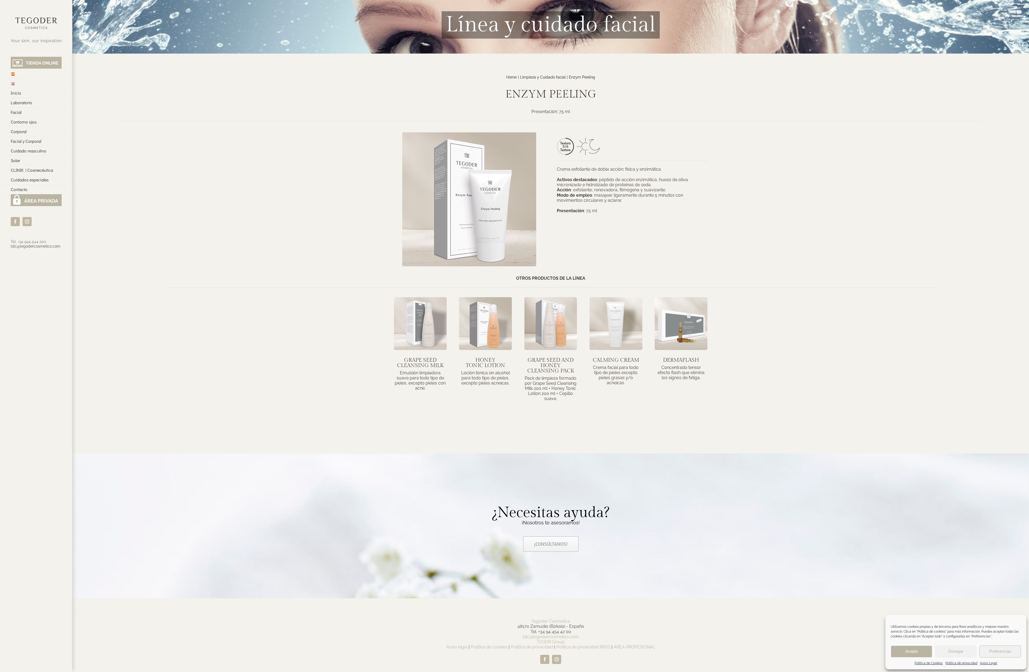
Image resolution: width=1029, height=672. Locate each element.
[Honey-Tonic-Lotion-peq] (485, 299)
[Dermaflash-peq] (681, 299)
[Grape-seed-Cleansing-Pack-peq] (550, 299)
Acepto (911, 651)
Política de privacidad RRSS (583, 646)
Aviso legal (457, 646)
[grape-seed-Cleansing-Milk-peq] (420, 299)
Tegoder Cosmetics (550, 621)
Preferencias (1000, 651)
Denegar (955, 651)
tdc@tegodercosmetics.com (35, 246)
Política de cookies (489, 646)
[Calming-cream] (616, 299)
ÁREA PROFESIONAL (634, 646)
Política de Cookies (929, 663)
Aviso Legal (988, 663)
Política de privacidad (961, 663)
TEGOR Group (551, 641)
